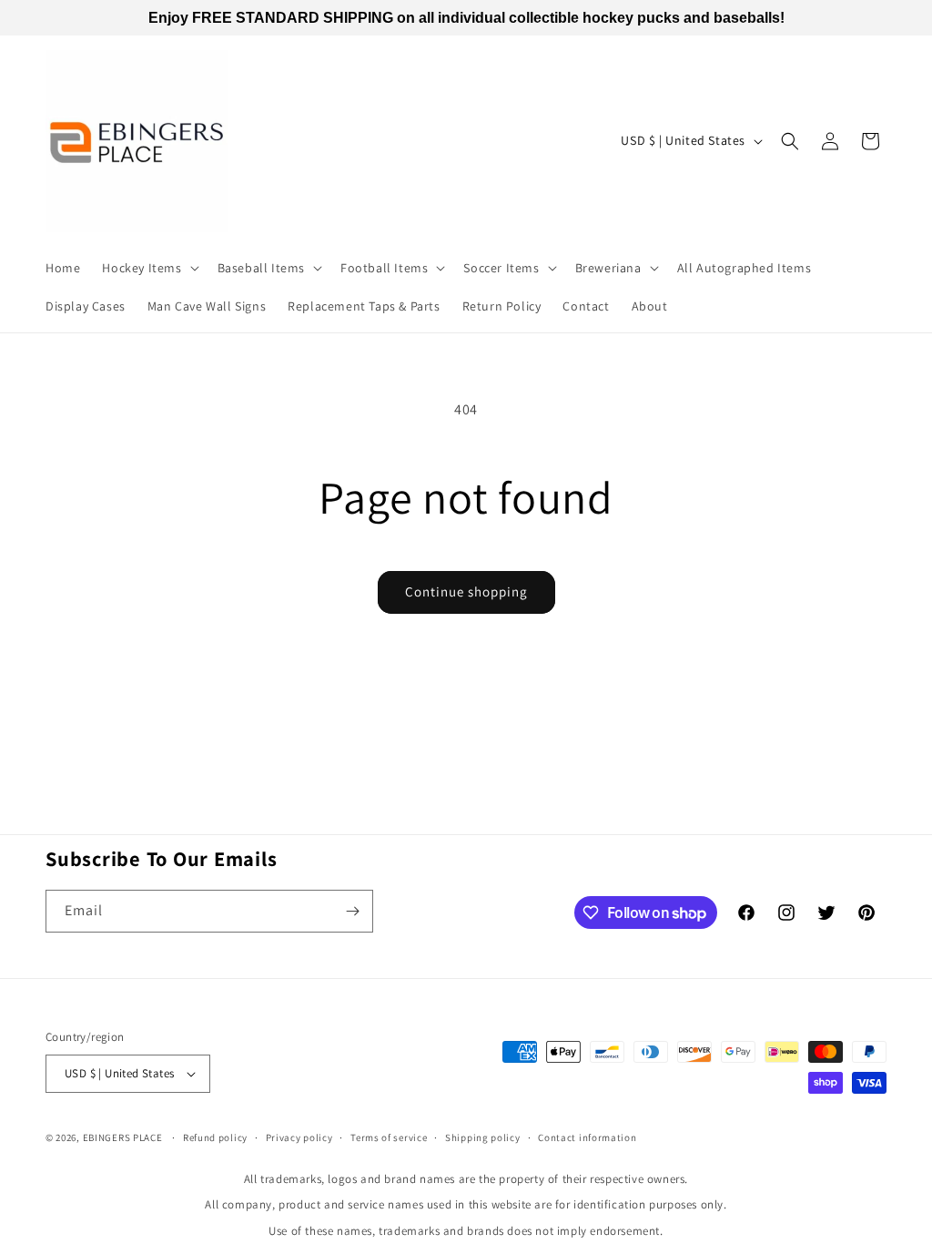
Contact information (587, 1137)
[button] (148, 268)
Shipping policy (483, 1137)
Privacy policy (299, 1137)
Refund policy (215, 1137)
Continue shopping (466, 591)
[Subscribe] (352, 911)
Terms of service (388, 1137)
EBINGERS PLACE (123, 1137)
